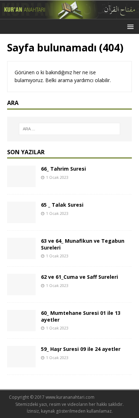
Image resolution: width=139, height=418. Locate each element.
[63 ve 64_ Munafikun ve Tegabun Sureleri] (21, 255)
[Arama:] (70, 129)
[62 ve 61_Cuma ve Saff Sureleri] (21, 291)
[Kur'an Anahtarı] (69, 14)
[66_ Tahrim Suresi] (21, 183)
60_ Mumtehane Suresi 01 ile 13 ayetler (80, 316)
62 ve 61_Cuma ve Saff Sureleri (79, 276)
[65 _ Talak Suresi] (21, 219)
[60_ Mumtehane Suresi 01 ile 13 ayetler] (21, 327)
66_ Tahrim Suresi (63, 168)
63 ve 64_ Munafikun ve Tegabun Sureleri (82, 244)
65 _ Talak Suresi (62, 204)
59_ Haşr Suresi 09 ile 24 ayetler (80, 349)
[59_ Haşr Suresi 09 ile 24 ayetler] (21, 363)
